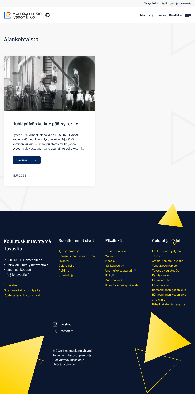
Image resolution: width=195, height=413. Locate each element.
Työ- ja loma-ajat (69, 251)
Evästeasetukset (65, 364)
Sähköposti (112, 265)
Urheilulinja (66, 275)
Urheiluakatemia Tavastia (168, 304)
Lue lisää (22, 160)
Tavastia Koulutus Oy (165, 270)
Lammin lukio (161, 285)
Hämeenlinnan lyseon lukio (169, 290)
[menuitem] (153, 3)
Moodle (110, 261)
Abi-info (64, 270)
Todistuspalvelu (115, 251)
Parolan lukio (160, 275)
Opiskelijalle (66, 265)
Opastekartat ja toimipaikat (23, 290)
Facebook (66, 324)
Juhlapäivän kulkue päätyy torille (45, 123)
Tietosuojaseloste (79, 355)
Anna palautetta (115, 280)
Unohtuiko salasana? (118, 270)
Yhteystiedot (151, 3)
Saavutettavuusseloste (69, 360)
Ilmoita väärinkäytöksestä (122, 285)
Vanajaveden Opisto (165, 265)
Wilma (109, 256)
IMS (107, 275)
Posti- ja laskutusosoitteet (22, 295)
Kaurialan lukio (161, 280)
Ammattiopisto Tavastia (167, 261)
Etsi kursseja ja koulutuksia (176, 4)
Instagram (66, 331)
